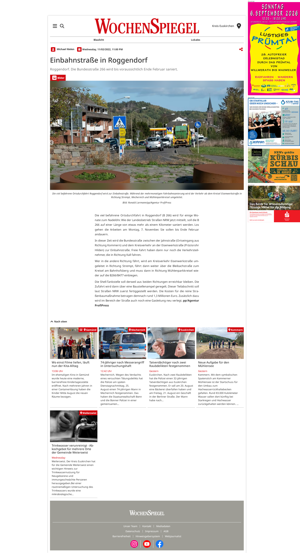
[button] (55, 26)
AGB (166, 531)
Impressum (152, 531)
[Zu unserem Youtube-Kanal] (147, 543)
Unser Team (130, 526)
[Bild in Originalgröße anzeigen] (147, 135)
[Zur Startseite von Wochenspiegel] (147, 26)
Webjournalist (173, 536)
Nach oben (60, 321)
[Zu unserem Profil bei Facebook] (159, 543)
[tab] (58, 78)
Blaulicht (99, 39)
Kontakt (146, 526)
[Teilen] (241, 49)
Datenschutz (133, 531)
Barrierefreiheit (121, 536)
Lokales (195, 39)
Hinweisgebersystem (148, 536)
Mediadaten (163, 526)
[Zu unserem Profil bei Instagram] (134, 543)
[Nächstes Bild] (242, 142)
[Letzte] (52, 142)
